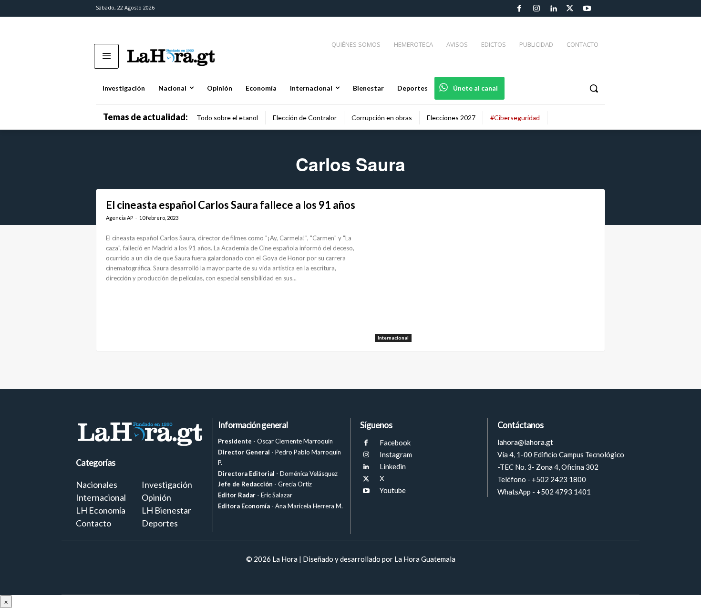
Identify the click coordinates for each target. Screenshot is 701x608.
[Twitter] (570, 8)
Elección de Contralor (305, 117)
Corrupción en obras (381, 117)
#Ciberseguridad (515, 117)
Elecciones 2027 (451, 117)
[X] (366, 479)
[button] (593, 88)
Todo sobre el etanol (227, 117)
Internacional (393, 337)
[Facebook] (519, 8)
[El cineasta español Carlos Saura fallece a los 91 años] (485, 270)
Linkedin (393, 466)
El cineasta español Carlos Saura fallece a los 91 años (230, 204)
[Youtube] (587, 8)
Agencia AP (119, 218)
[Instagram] (536, 8)
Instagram (396, 454)
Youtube (393, 490)
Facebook (395, 442)
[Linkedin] (553, 8)
